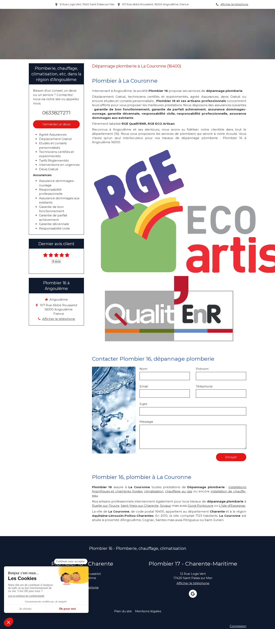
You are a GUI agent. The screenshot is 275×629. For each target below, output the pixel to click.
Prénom (202, 369)
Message (146, 421)
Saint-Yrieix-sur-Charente (140, 506)
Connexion (238, 626)
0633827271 (56, 113)
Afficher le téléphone (234, 4)
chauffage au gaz (178, 491)
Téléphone (204, 386)
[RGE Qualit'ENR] (169, 308)
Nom (143, 369)
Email (144, 386)
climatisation (153, 491)
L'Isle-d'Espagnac (232, 506)
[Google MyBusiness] (193, 594)
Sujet (143, 404)
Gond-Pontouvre (200, 506)
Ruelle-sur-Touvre (105, 506)
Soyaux (165, 506)
